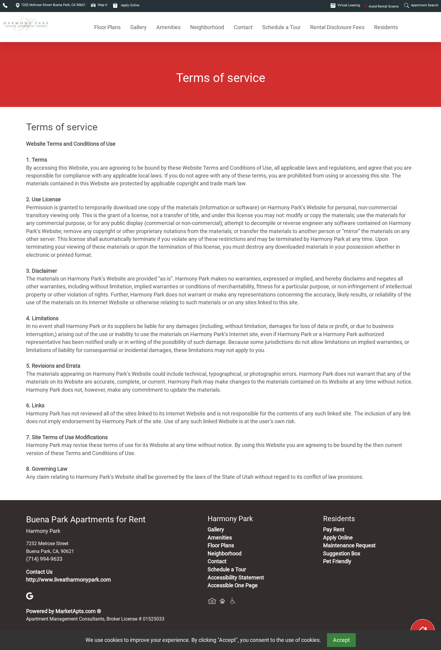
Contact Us (39, 572)
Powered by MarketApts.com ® (63, 611)
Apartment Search (424, 5)
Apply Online (130, 5)
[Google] (29, 596)
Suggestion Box (341, 554)
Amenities (168, 27)
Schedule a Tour (281, 27)
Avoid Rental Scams (382, 6)
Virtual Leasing (348, 5)
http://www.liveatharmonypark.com (68, 580)
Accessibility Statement (236, 578)
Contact (243, 27)
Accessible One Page (233, 585)
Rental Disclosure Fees (337, 27)
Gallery (138, 27)
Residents (386, 27)
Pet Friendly (337, 561)
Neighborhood (207, 27)
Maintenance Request (349, 545)
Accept (341, 640)
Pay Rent (333, 530)
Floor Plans (107, 27)
